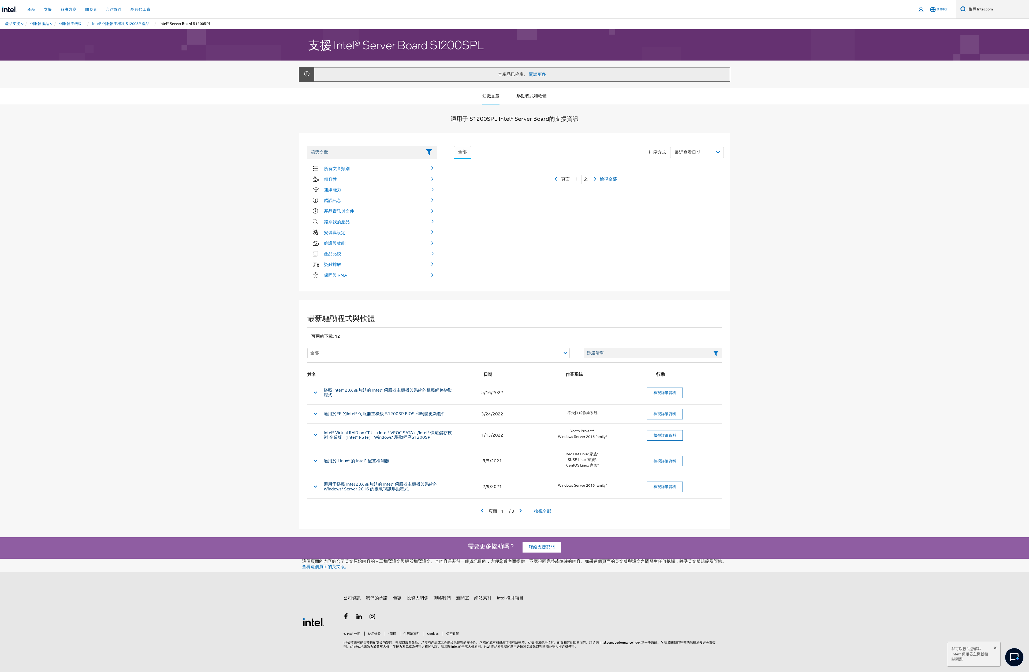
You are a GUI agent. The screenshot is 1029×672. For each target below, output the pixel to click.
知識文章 (490, 96)
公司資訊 (352, 598)
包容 (397, 598)
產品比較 (332, 253)
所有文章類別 (337, 168)
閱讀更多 (537, 74)
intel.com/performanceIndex (620, 642)
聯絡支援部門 (542, 547)
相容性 (330, 179)
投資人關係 (417, 598)
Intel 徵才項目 (510, 598)
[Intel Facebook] (346, 617)
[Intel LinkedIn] (359, 617)
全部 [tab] (462, 152)
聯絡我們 (442, 598)
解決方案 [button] (69, 9)
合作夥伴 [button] (114, 9)
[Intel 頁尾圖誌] (313, 622)
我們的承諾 (376, 598)
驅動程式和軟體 (532, 96)
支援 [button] (48, 9)
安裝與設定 (334, 232)
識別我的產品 (337, 221)
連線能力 (332, 189)
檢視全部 (608, 179)
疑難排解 (332, 264)
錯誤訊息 (332, 200)
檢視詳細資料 (665, 392)
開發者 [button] (91, 9)
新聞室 (462, 598)
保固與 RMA (335, 275)
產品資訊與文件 (339, 211)
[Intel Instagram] (372, 617)
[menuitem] (40, 24)
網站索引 (482, 598)
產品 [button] (31, 9)
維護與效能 (334, 243)
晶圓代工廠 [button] (141, 9)
